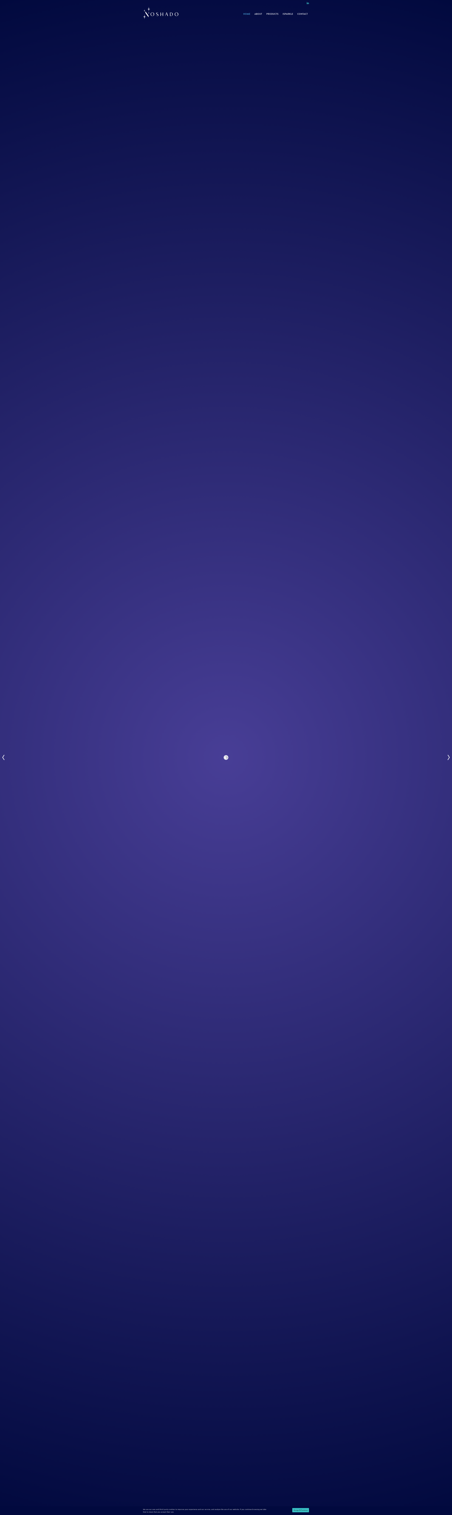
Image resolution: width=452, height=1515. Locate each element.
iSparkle (288, 14)
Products (272, 14)
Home (246, 14)
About (258, 14)
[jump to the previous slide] (3, 757)
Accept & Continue (301, 1510)
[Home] (160, 12)
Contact (302, 14)
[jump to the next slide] (448, 757)
